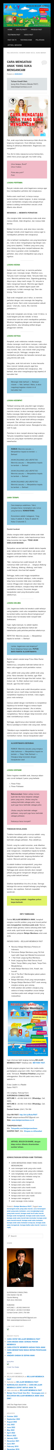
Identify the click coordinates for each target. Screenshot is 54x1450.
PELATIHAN (40, 40)
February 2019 (12, 1446)
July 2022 (11, 1424)
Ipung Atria (10, 1361)
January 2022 (12, 1438)
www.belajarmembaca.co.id (23, 1120)
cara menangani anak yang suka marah (24, 1207)
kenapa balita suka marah (29, 1225)
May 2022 (10, 1430)
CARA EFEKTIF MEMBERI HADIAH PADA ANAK (26, 1347)
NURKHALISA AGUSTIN (16, 1385)
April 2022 (11, 1433)
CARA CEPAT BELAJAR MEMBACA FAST (23, 1339)
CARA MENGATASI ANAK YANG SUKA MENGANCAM (19, 66)
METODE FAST (39, 1062)
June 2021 (11, 1443)
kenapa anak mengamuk (16, 1215)
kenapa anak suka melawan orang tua (21, 1222)
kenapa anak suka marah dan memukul (21, 1218)
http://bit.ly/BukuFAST (28, 1114)
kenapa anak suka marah (35, 1215)
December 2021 (13, 1441)
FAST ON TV (12, 40)
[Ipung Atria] (8, 1364)
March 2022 (11, 1435)
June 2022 (11, 1427)
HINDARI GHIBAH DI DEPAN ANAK (21, 1355)
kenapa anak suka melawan (32, 1220)
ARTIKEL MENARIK (15, 45)
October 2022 (12, 1416)
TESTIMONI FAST (14, 34)
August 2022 (12, 1422)
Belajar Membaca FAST (22, 1206)
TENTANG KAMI (26, 40)
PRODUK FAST (36, 29)
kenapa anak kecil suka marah (32, 1213)
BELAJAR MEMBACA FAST (27, 1382)
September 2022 (13, 1419)
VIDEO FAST (28, 34)
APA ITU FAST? (21, 29)
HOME (10, 29)
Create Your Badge (13, 1367)
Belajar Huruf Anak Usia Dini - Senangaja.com (25, 1393)
